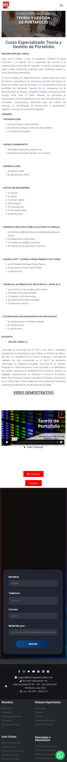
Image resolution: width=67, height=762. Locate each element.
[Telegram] (48, 671)
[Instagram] (24, 671)
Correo (13, 609)
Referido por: (17, 626)
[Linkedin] (43, 671)
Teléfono (14, 593)
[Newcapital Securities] (7, 5)
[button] (60, 755)
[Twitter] (29, 671)
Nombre (14, 577)
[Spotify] (38, 671)
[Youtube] (33, 671)
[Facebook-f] (19, 671)
